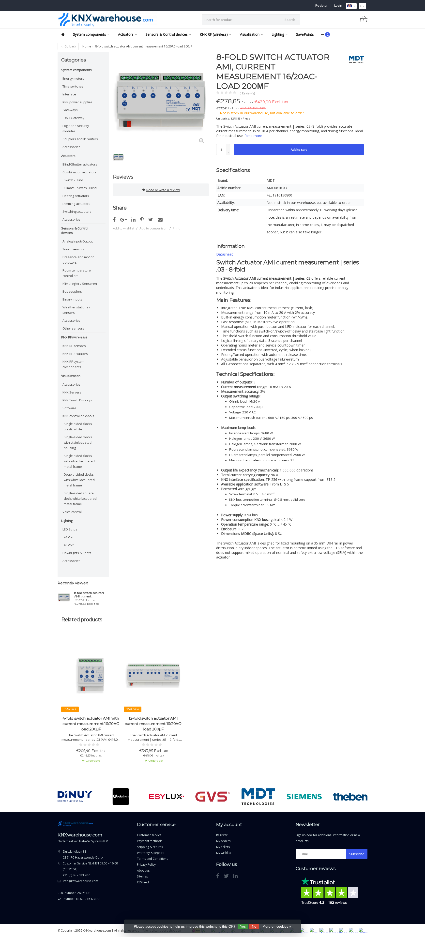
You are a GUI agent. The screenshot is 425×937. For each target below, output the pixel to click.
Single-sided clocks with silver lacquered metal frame (79, 461)
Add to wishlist (123, 228)
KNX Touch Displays (77, 400)
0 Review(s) (247, 93)
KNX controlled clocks (78, 416)
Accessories (71, 147)
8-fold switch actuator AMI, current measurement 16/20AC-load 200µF (90, 594)
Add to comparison (153, 228)
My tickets (223, 847)
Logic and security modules (75, 128)
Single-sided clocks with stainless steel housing (78, 442)
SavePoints (305, 34)
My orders (223, 841)
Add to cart (299, 149)
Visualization (249, 34)
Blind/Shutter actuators (79, 164)
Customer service (149, 835)
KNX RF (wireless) (214, 34)
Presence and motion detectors (78, 260)
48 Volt (69, 545)
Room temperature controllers (76, 273)
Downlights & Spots (76, 553)
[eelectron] (121, 796)
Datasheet (224, 254)
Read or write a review (163, 190)
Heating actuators (75, 196)
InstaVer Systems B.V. (93, 841)
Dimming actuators (76, 203)
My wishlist (223, 853)
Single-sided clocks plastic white (78, 426)
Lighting (278, 34)
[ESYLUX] (166, 796)
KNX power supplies (77, 102)
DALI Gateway (74, 118)
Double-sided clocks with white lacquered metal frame (79, 479)
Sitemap (142, 876)
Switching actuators (76, 211)
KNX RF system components (73, 364)
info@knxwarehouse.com (80, 881)
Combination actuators (79, 172)
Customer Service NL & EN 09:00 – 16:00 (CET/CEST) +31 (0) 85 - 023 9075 (90, 869)
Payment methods (149, 841)
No (254, 926)
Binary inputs (72, 299)
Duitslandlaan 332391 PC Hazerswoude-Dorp (83, 854)
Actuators (126, 34)
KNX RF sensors (74, 346)
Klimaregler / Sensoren (79, 283)
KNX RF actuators (75, 353)
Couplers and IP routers (80, 139)
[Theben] (350, 796)
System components (89, 34)
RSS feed (143, 882)
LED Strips (69, 529)
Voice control (72, 512)
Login (338, 5)
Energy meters (73, 78)
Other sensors (73, 328)
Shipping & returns (150, 847)
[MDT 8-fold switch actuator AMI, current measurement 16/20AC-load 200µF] (64, 597)
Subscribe (356, 854)
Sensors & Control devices (167, 34)
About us (143, 870)
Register (321, 5)
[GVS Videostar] (212, 796)
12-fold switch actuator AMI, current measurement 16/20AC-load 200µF (153, 723)
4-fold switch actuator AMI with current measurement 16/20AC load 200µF (90, 723)
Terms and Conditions (152, 859)
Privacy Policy (146, 864)
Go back (70, 46)
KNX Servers (71, 392)
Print (176, 228)
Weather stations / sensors (76, 310)
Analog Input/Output (77, 241)
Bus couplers (72, 291)
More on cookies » (276, 926)
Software (69, 408)
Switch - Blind (73, 180)
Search (290, 19)
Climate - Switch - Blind (80, 188)
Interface (69, 94)
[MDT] (354, 59)
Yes (243, 926)
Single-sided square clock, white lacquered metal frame (80, 498)
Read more (253, 135)
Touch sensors (73, 249)
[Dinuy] (75, 796)
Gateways (70, 110)
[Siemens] (304, 796)
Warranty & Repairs (150, 853)
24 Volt (69, 537)
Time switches (72, 86)
